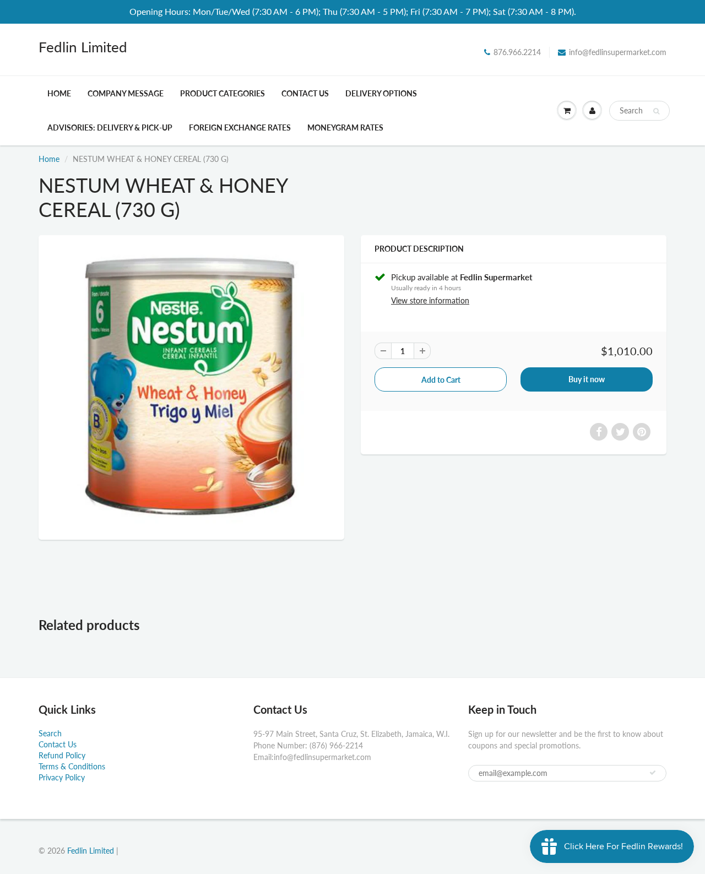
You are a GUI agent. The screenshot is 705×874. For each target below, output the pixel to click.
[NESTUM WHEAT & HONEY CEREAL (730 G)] (191, 386)
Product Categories (222, 93)
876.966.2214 (517, 52)
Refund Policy (62, 755)
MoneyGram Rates (345, 127)
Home (59, 93)
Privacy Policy (62, 777)
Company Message (126, 93)
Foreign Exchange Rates (240, 127)
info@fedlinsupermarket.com (617, 52)
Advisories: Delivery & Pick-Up (109, 127)
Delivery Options (381, 93)
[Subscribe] (653, 772)
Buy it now (586, 379)
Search (50, 733)
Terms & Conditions (72, 766)
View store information (430, 300)
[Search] (656, 111)
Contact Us (305, 93)
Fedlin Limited (83, 47)
